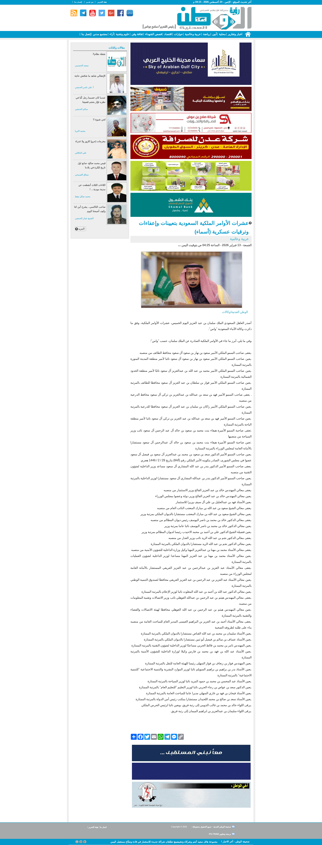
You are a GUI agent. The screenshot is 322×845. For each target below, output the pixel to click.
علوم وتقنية (122, 34)
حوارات (178, 34)
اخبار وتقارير (234, 34)
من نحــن (89, 2)
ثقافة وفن (137, 34)
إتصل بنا (86, 34)
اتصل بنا (103, 827)
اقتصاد (167, 34)
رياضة (206, 34)
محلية (222, 34)
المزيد (81, 228)
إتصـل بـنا (78, 2)
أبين (214, 34)
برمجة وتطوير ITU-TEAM (220, 834)
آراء (111, 34)
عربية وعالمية (192, 34)
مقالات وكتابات (117, 47)
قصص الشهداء (153, 34)
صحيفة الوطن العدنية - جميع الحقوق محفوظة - (211, 827)
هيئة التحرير (102, 2)
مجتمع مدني (99, 34)
